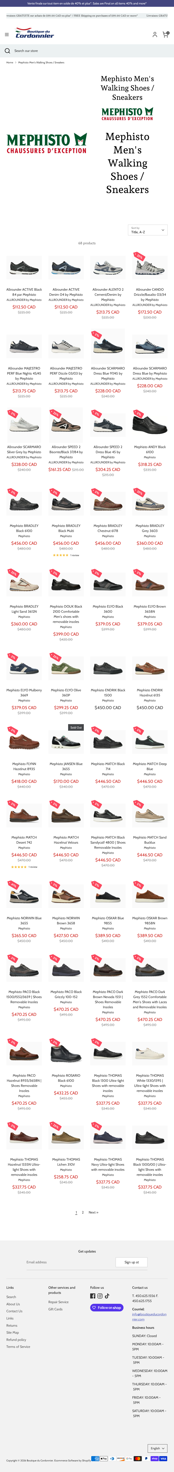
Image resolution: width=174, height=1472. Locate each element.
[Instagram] (99, 1295)
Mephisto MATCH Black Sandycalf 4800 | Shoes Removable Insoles (108, 842)
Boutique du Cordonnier (40, 1460)
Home (9, 62)
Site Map (12, 1332)
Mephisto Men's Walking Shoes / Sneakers (41, 62)
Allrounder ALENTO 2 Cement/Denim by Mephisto (108, 294)
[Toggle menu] (7, 34)
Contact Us (14, 1311)
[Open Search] (7, 50)
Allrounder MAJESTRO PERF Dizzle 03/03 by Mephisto (66, 373)
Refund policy (16, 1340)
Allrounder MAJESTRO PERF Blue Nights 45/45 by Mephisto (24, 373)
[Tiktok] (107, 1295)
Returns (11, 1325)
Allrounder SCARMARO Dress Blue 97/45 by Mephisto (108, 373)
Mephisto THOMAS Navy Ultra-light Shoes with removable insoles (108, 1164)
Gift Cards (55, 1309)
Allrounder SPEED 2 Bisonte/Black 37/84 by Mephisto (66, 452)
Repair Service (58, 1302)
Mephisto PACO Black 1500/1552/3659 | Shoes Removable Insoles (24, 997)
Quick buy (24, 278)
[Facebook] (92, 1295)
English (155, 1448)
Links (10, 1318)
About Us (13, 1304)
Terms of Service (18, 1347)
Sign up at (132, 1262)
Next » (93, 1212)
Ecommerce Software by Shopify (72, 1460)
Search (11, 1297)
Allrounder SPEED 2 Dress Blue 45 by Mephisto (108, 452)
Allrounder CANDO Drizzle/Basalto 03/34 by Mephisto (150, 294)
